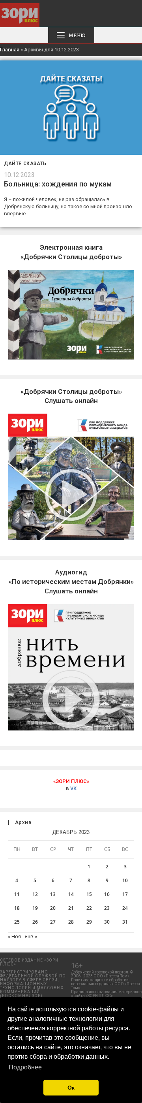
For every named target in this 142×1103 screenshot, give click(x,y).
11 (17, 894)
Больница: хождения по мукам (58, 184)
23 (107, 908)
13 (53, 894)
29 (89, 922)
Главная (9, 50)
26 (35, 922)
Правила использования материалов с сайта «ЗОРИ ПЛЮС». (106, 994)
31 (125, 922)
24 (125, 908)
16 (107, 894)
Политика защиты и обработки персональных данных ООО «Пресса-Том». (106, 984)
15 (89, 894)
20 (53, 908)
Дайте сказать (25, 163)
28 (71, 922)
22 (89, 908)
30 (107, 922)
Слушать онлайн (71, 581)
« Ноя (14, 936)
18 (17, 908)
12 (35, 894)
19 (35, 908)
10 (125, 880)
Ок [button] (71, 1087)
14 (71, 894)
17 (125, 894)
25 (17, 922)
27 (53, 922)
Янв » (30, 936)
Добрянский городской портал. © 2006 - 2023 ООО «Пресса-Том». (102, 974)
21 (71, 908)
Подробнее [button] (25, 1067)
